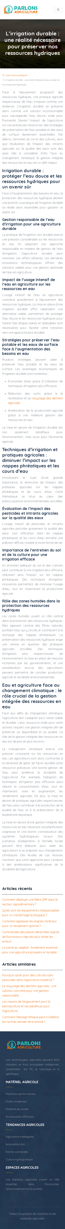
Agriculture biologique (16, 75)
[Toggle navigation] (58, 9)
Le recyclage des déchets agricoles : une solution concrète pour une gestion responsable (29, 990)
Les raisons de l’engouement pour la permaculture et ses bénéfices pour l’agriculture (26, 1006)
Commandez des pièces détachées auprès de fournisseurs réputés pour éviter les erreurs (30, 936)
